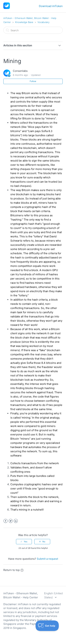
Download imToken (51, 6)
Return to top (11, 570)
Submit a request (47, 558)
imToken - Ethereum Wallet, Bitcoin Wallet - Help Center (20, 595)
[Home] (6, 8)
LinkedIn (16, 521)
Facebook (5, 521)
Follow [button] (33, 81)
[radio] (24, 541)
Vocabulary (43, 22)
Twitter (10, 521)
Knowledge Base (24, 22)
